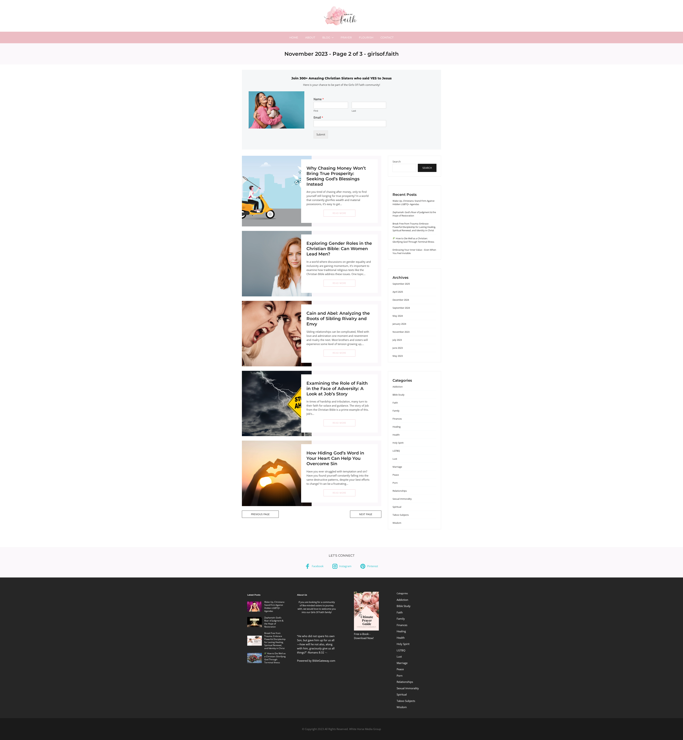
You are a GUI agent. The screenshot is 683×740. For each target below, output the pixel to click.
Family (396, 410)
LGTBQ (396, 450)
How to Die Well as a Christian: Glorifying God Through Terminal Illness (413, 240)
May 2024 (398, 315)
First (316, 110)
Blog (326, 37)
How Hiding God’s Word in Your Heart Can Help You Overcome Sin (335, 458)
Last (354, 110)
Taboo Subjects (401, 514)
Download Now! (364, 638)
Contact (387, 37)
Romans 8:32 (316, 652)
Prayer (346, 37)
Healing (397, 426)
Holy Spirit (398, 442)
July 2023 (397, 339)
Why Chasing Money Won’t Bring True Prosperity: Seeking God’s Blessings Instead (336, 176)
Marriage (397, 466)
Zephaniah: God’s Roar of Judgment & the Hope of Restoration (274, 622)
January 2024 (399, 323)
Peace (396, 474)
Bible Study (398, 394)
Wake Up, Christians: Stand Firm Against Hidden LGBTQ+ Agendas (414, 202)
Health (396, 434)
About (310, 37)
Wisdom (397, 522)
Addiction (398, 386)
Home (293, 37)
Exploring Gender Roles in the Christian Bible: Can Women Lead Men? (339, 249)
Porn (395, 482)
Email (318, 117)
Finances (397, 418)
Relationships (400, 490)
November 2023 (401, 331)
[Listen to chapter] (326, 652)
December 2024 (401, 299)
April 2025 (398, 291)
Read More (339, 213)
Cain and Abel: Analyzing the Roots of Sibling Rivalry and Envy (338, 318)
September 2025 (401, 283)
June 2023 (398, 347)
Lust (395, 458)
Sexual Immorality (402, 498)
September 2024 (401, 307)
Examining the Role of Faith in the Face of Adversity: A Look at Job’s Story (337, 388)
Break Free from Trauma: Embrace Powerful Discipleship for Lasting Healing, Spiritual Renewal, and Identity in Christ (414, 227)
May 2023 (398, 355)
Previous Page (260, 514)
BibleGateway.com (323, 660)
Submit (320, 134)
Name (319, 99)
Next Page (365, 514)
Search (397, 161)
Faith (395, 402)
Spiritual (397, 506)
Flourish (366, 37)
